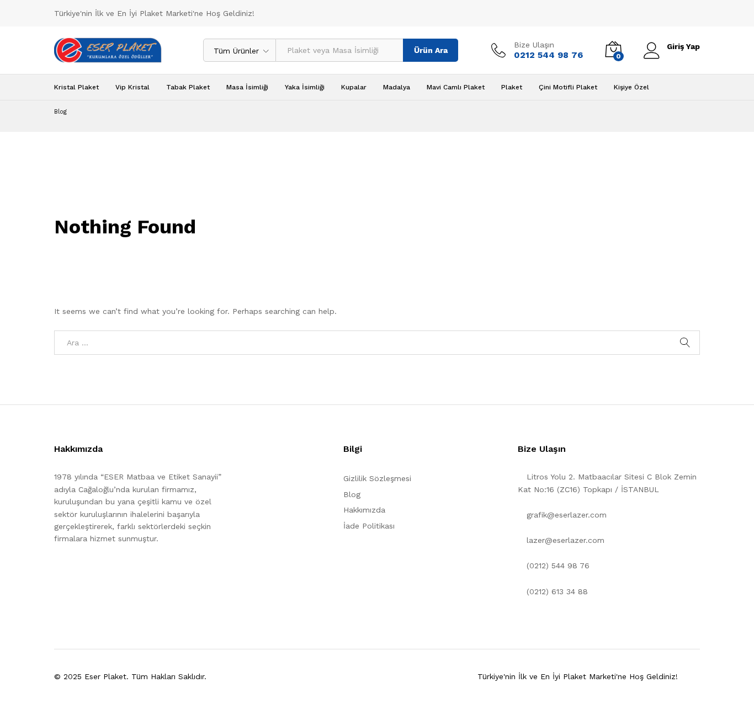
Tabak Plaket (188, 87)
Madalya (396, 87)
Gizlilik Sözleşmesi (377, 478)
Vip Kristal (132, 87)
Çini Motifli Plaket (568, 87)
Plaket (511, 87)
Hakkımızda (364, 509)
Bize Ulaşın (534, 44)
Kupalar (354, 87)
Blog (351, 494)
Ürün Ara (431, 50)
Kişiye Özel (631, 87)
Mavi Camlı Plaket (456, 87)
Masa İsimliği (247, 87)
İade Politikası (369, 525)
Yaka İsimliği (305, 87)
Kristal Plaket (76, 87)
